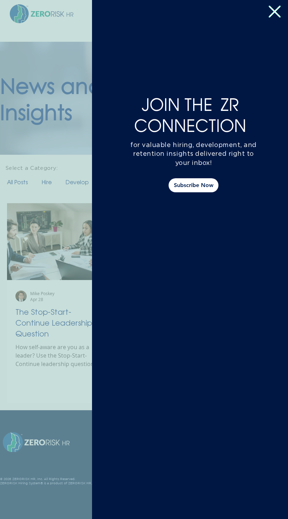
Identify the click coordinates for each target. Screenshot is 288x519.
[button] (275, 12)
